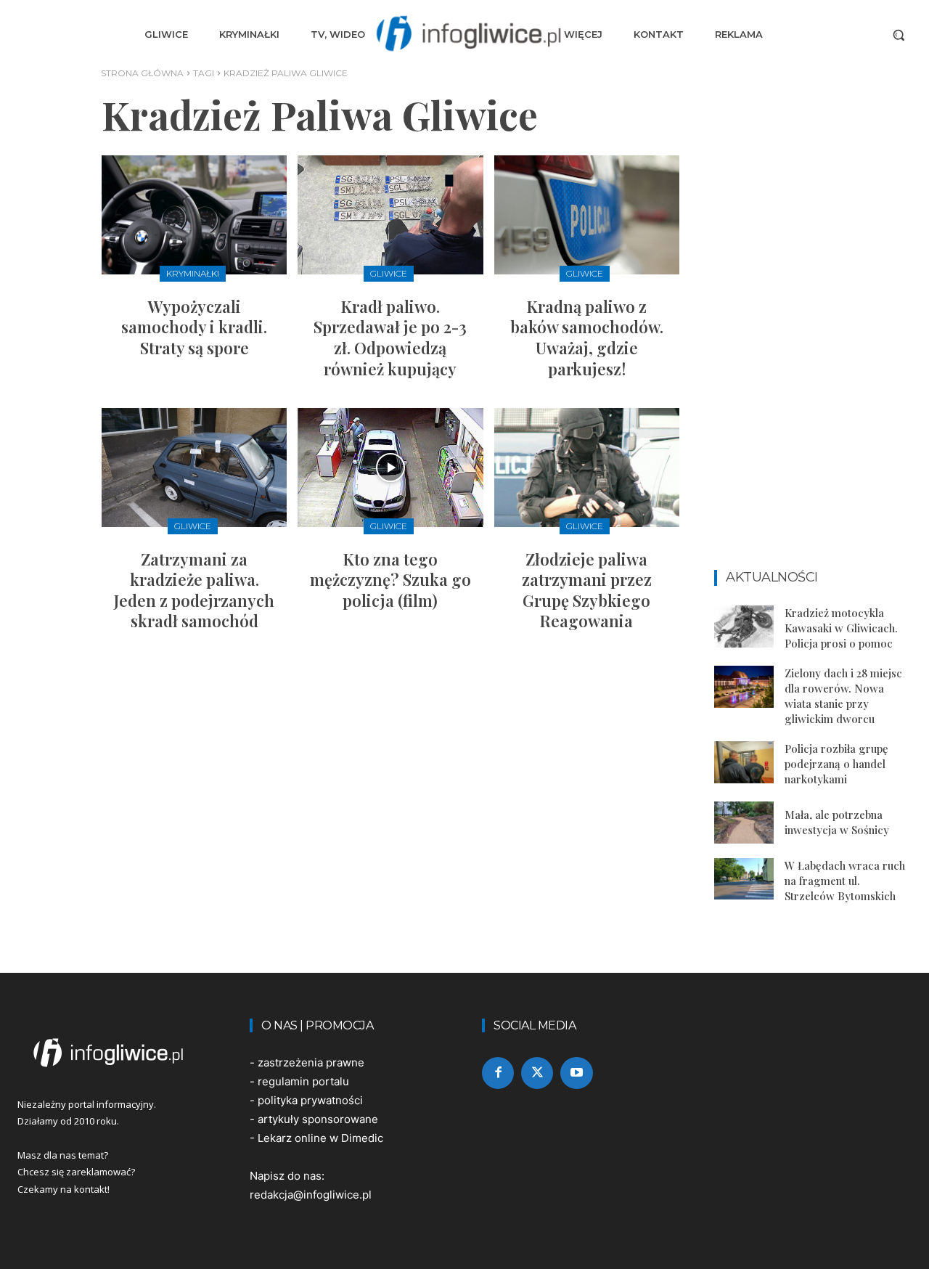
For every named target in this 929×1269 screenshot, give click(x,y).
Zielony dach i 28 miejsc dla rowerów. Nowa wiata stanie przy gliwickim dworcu (843, 696)
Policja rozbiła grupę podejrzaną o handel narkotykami (836, 763)
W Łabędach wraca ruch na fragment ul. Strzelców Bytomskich (845, 880)
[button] (898, 35)
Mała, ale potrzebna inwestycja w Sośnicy (837, 822)
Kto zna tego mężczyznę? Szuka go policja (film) (390, 579)
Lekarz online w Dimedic (320, 1138)
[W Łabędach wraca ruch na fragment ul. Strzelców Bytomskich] (744, 878)
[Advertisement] (813, 335)
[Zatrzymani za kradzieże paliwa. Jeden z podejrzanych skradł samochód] (194, 467)
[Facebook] (498, 1073)
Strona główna (142, 73)
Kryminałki (192, 273)
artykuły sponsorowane (318, 1119)
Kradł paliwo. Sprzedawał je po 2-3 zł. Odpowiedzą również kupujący (390, 337)
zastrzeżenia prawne (311, 1062)
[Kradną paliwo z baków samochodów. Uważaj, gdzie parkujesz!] (586, 214)
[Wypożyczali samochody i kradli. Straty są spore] (194, 214)
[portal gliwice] (116, 1052)
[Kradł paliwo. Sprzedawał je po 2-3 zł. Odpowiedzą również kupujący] (390, 214)
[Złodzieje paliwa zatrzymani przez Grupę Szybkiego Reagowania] (586, 467)
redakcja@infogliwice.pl (311, 1194)
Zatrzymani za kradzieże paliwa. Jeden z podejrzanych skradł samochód (194, 590)
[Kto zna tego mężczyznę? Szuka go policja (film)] (390, 467)
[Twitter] (537, 1073)
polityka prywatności (310, 1100)
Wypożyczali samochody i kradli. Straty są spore (194, 327)
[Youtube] (576, 1073)
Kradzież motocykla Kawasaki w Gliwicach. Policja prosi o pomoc (841, 627)
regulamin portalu (303, 1081)
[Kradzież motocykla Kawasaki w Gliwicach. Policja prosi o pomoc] (744, 626)
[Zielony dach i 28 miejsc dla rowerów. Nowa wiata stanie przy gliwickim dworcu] (744, 686)
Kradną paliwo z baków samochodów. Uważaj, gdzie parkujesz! (586, 337)
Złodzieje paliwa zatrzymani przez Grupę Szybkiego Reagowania (587, 590)
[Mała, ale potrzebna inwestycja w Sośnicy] (744, 822)
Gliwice (388, 273)
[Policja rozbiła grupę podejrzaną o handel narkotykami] (744, 762)
